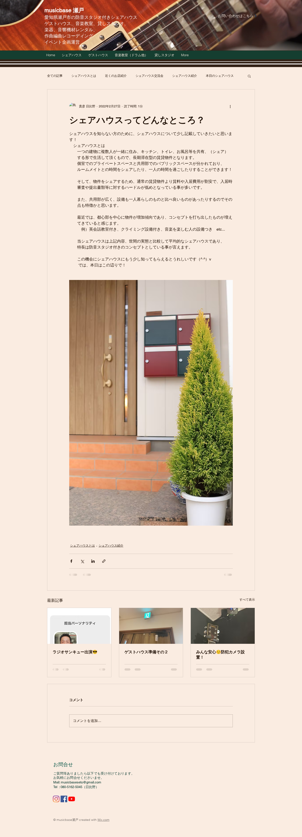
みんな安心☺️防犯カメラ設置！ (220, 655)
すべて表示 (247, 599)
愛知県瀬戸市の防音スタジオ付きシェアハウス (90, 17)
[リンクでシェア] (104, 561)
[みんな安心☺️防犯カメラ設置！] (223, 626)
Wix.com (103, 820)
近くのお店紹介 (116, 75)
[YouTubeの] (71, 799)
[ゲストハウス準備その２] (151, 626)
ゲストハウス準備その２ (146, 652)
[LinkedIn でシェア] (93, 561)
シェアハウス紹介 (184, 75)
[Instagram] (56, 799)
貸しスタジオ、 (112, 23)
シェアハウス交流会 (149, 75)
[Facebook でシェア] (71, 561)
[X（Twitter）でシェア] (82, 561)
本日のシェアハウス (220, 75)
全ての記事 (55, 75)
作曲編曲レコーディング (68, 36)
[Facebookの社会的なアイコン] (64, 799)
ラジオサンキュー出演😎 (75, 652)
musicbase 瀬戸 (64, 10)
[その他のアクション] (230, 106)
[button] (249, 76)
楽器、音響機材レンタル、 (70, 29)
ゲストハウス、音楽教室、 (70, 23)
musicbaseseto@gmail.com (81, 782)
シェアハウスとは (83, 75)
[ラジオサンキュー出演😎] (79, 626)
